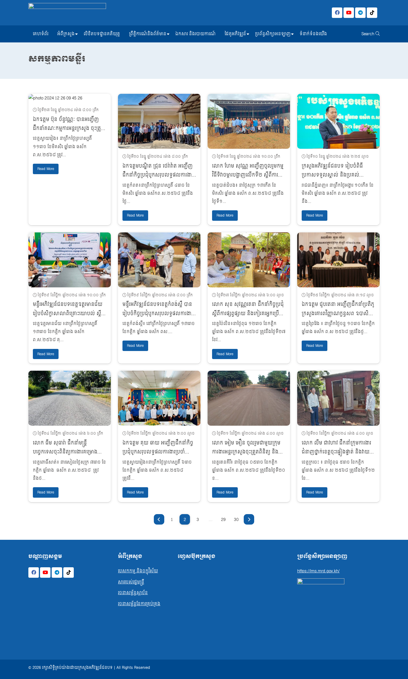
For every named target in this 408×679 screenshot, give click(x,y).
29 (223, 519)
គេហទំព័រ (40, 34)
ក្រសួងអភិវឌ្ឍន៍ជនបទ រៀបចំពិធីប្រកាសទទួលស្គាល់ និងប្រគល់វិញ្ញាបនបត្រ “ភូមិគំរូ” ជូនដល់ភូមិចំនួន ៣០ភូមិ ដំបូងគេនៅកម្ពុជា (337, 179)
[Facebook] (337, 12)
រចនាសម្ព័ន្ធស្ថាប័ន (133, 593)
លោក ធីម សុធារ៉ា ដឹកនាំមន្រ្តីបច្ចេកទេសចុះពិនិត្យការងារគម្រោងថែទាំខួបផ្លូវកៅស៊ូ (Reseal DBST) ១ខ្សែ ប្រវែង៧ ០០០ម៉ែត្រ (65, 456)
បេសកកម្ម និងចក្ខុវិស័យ (138, 571)
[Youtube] (348, 12)
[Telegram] (360, 12)
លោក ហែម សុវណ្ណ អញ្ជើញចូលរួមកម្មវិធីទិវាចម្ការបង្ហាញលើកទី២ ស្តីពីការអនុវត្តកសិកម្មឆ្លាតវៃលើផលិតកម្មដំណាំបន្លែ (248, 179)
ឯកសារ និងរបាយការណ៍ (195, 34)
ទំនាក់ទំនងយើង (313, 34)
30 (236, 519)
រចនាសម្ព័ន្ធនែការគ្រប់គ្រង (139, 604)
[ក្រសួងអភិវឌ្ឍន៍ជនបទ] (67, 12)
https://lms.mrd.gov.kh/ (318, 571)
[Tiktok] (372, 12)
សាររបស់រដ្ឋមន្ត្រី (131, 582)
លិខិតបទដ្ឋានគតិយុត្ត (102, 34)
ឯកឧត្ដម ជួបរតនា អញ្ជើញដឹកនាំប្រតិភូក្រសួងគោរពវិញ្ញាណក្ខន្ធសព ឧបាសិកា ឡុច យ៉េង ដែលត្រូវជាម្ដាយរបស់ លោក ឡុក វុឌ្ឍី (338, 318)
